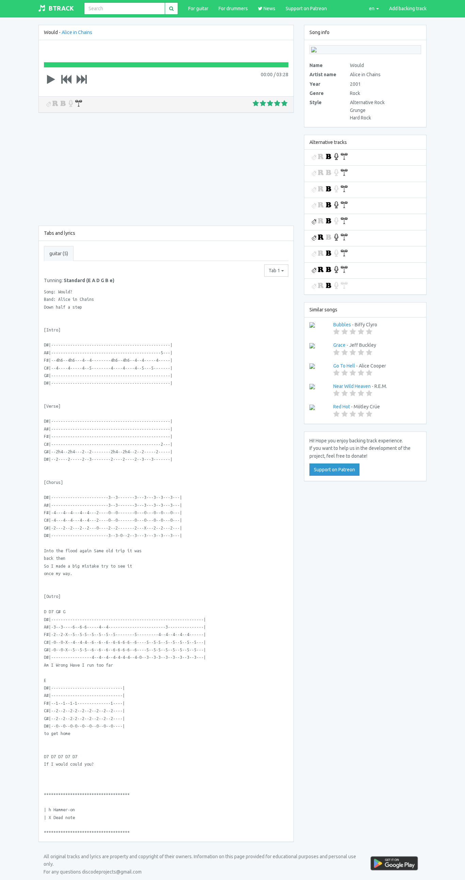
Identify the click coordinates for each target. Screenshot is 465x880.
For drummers (233, 8)
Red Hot (341, 406)
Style (315, 102)
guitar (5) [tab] (58, 253)
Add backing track (408, 8)
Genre (316, 93)
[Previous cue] (66, 79)
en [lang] (372, 8)
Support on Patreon (306, 8)
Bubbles (342, 324)
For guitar (198, 8)
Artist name (322, 74)
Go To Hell (344, 366)
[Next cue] (82, 79)
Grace (339, 345)
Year (314, 84)
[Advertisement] (166, 167)
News (268, 8)
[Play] (51, 79)
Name (316, 65)
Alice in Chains (77, 32)
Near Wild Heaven (352, 386)
